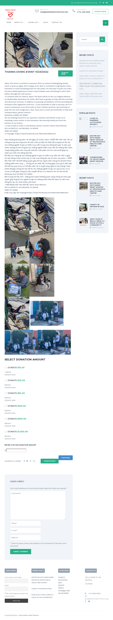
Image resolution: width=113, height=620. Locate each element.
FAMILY (61, 588)
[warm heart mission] (10, 14)
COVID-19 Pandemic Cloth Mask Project (95, 121)
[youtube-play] (106, 3)
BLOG (46, 22)
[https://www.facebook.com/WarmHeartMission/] (85, 601)
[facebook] (100, 3)
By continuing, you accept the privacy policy (16, 595)
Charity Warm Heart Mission (29, 615)
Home (8, 22)
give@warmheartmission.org (85, 3)
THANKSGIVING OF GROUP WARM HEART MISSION (97, 159)
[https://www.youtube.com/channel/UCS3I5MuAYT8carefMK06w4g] (89, 601)
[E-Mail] (34, 461)
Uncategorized (64, 591)
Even (60, 583)
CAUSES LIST (33, 22)
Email (7, 585)
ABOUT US (18, 22)
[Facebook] (24, 461)
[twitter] (103, 3)
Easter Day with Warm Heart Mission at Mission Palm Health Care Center (92, 63)
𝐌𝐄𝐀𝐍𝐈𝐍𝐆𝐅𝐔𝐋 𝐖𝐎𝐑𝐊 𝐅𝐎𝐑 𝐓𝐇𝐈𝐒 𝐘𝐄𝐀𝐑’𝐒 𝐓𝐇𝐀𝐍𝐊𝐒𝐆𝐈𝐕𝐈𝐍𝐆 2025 (92, 86)
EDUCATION (62, 580)
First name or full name (13, 577)
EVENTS (61, 585)
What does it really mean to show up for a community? (97, 222)
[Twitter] (27, 461)
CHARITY (61, 577)
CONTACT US (56, 22)
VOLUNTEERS (63, 593)
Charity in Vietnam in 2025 (91, 71)
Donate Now (100, 11)
